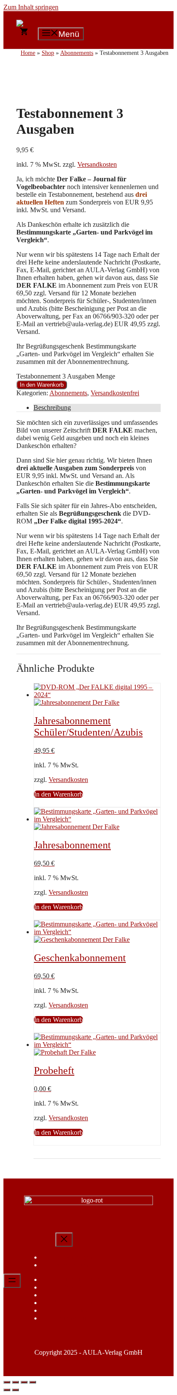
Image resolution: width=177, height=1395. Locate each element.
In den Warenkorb (42, 385)
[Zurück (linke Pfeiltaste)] (6, 1390)
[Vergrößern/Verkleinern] (6, 1382)
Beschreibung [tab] (52, 407)
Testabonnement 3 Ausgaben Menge (65, 376)
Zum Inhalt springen (30, 7)
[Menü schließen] (64, 1240)
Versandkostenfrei (115, 393)
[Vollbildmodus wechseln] (15, 1382)
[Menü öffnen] (12, 1281)
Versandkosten (97, 164)
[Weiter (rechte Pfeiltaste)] (15, 1390)
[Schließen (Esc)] (32, 1382)
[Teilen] (24, 1382)
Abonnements (68, 393)
